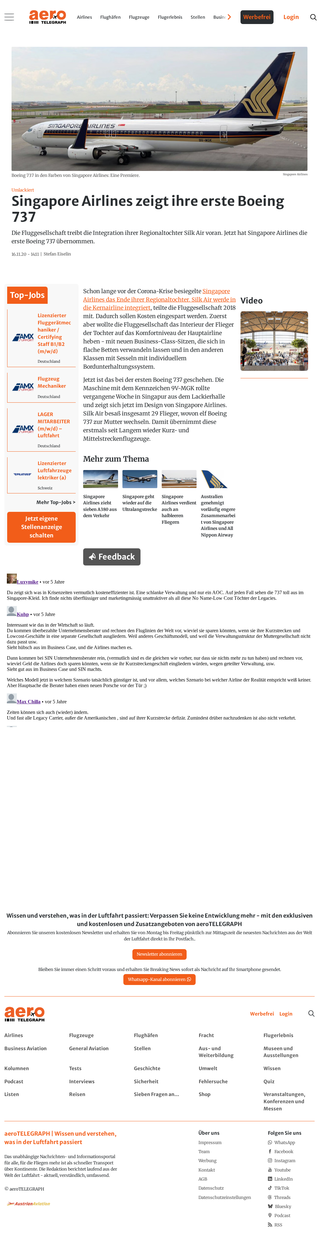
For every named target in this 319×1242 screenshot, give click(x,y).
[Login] (286, 1014)
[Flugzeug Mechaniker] (41, 387)
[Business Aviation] (29, 1052)
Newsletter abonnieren (159, 954)
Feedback (116, 557)
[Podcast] (29, 1081)
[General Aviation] (94, 1052)
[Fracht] (224, 1035)
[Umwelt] (224, 1068)
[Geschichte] (159, 1068)
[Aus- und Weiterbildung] (224, 1052)
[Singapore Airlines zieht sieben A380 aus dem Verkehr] (100, 506)
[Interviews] (94, 1081)
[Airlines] (29, 1035)
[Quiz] (289, 1081)
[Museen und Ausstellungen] (289, 1052)
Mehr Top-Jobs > (56, 502)
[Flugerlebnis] (289, 1035)
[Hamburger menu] (9, 17)
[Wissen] (289, 1068)
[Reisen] (94, 1102)
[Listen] (29, 1102)
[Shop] (224, 1102)
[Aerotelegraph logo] (48, 16)
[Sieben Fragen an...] (159, 1102)
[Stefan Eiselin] (57, 254)
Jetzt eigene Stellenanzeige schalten (41, 527)
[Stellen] (159, 1052)
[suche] (313, 17)
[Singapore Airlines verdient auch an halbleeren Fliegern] (179, 506)
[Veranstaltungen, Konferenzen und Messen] (289, 1102)
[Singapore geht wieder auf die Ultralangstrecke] (139, 506)
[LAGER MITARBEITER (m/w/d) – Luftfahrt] (41, 429)
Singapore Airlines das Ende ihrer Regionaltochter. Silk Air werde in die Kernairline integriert (159, 300)
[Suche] (311, 1014)
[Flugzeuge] (94, 1035)
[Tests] (94, 1068)
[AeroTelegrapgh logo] (24, 1014)
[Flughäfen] (159, 1035)
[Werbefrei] (262, 1014)
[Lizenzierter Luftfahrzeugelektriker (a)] (41, 475)
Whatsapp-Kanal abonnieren (157, 979)
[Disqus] (159, 649)
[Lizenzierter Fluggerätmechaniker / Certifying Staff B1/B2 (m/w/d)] (41, 338)
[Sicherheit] (159, 1081)
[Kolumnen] (29, 1068)
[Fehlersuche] (224, 1081)
